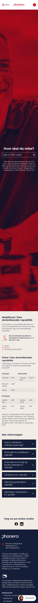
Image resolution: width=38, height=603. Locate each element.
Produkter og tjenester (12, 595)
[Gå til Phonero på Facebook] (16, 524)
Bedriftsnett (8, 598)
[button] (5, 4)
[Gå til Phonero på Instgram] (21, 524)
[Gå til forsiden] (19, 4)
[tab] (5, 346)
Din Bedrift (7, 601)
